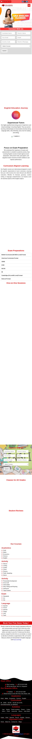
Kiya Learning (17, 639)
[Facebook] (23, 1)
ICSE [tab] (3, 265)
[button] (29, 5)
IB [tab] (2, 272)
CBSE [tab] (3, 261)
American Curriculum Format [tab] (10, 258)
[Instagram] (25, 1)
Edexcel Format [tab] (6, 278)
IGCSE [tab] (3, 268)
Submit (4, 50)
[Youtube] (29, 1)
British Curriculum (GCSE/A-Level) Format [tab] (14, 254)
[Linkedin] (27, 1)
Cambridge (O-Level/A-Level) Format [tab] (12, 275)
